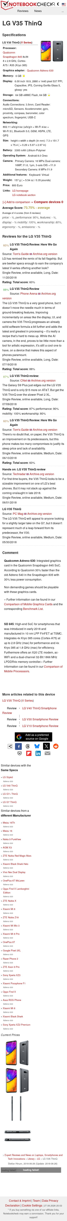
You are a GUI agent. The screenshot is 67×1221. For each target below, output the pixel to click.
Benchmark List (33, 609)
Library (31, 1158)
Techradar (19, 474)
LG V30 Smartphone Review (40, 719)
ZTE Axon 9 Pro (11, 967)
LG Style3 (8, 777)
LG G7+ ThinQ (10, 793)
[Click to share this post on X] (46, 746)
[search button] (53, 4)
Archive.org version (45, 254)
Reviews (22, 11)
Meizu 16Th (9, 822)
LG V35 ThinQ (11, 700)
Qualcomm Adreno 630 (40, 70)
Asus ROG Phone (12, 1000)
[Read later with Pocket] (19, 753)
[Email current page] (47, 753)
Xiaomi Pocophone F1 (14, 983)
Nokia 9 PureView (12, 839)
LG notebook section (24, 195)
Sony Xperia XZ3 (11, 975)
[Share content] (10, 746)
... (63, 11)
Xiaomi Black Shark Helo (15, 864)
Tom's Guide (21, 254)
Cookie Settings (32, 1205)
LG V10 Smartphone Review (40, 726)
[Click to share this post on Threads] (27, 746)
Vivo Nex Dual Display (14, 872)
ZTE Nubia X (9, 900)
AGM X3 (7, 847)
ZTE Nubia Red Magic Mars (17, 855)
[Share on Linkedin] (38, 753)
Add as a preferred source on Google (37, 737)
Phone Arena (28, 293)
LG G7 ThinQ (9, 802)
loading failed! (9, 1170)
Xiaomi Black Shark (13, 1016)
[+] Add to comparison (16, 202)
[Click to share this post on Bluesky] (37, 746)
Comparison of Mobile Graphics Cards (28, 604)
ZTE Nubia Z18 (11, 917)
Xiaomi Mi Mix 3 (11, 925)
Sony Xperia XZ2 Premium (16, 1024)
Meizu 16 (7, 830)
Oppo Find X (9, 991)
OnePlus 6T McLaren (13, 880)
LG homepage (20, 190)
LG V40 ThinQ (10, 785)
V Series (26, 42)
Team (36, 1200)
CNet (23, 380)
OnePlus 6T (9, 942)
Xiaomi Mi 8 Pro (11, 933)
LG (38, 1158)
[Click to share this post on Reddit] (55, 746)
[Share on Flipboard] (28, 753)
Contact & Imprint (20, 1200)
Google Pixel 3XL (12, 950)
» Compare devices (47, 202)
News (38, 11)
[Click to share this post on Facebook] (18, 746)
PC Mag (18, 514)
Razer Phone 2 (10, 958)
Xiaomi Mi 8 (9, 909)
